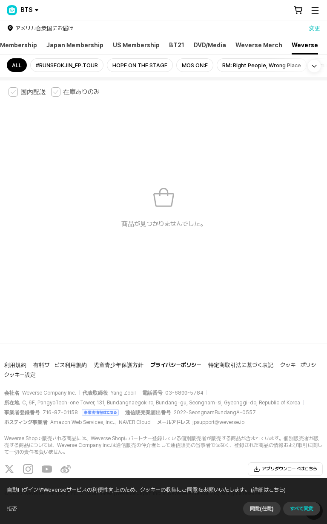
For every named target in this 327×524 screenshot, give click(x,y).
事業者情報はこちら (100, 412)
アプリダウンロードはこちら (289, 469)
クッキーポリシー (300, 365)
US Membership (136, 45)
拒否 (12, 509)
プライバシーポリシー (175, 365)
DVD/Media (210, 45)
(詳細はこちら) (268, 490)
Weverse (305, 45)
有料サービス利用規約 (60, 365)
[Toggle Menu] (315, 10)
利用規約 (15, 365)
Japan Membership (74, 45)
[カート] (298, 10)
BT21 (176, 45)
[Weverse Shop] (11, 10)
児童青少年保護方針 (118, 365)
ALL (17, 65)
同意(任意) (262, 509)
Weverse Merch (258, 45)
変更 (314, 28)
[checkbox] (27, 92)
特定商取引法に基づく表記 (240, 365)
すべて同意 (301, 509)
